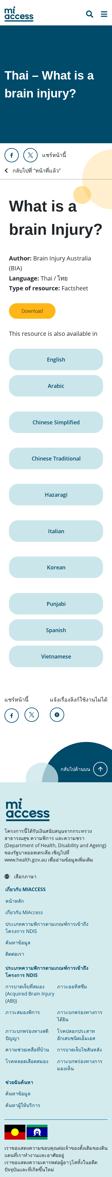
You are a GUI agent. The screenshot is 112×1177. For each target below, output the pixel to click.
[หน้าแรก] (18, 14)
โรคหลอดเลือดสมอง (26, 1061)
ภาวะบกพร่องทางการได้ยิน (79, 1016)
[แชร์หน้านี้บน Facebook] (11, 155)
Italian (56, 531)
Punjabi (56, 603)
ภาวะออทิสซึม (72, 986)
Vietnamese (56, 656)
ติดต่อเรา (14, 954)
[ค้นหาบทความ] (89, 15)
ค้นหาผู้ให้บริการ (22, 1105)
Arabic (56, 385)
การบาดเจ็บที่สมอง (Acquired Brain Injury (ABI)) (29, 993)
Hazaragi (56, 494)
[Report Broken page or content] (57, 715)
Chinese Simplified (56, 422)
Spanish (56, 630)
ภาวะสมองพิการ (22, 1012)
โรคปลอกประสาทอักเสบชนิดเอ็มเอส (76, 1035)
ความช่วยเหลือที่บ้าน (27, 1049)
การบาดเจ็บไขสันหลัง (79, 1049)
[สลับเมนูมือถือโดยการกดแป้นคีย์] (104, 15)
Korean (56, 567)
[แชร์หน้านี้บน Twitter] (30, 155)
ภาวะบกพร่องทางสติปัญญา (26, 1035)
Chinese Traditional (56, 458)
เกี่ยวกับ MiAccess (24, 912)
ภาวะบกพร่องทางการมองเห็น (79, 1065)
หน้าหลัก (14, 901)
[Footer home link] (27, 810)
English (56, 359)
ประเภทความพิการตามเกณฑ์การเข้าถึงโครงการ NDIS (46, 927)
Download (32, 311)
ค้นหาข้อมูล (17, 942)
